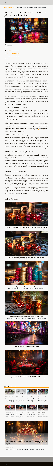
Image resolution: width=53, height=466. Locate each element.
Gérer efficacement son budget (13, 53)
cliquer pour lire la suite (43, 130)
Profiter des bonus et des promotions (14, 56)
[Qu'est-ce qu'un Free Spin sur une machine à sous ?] (26, 362)
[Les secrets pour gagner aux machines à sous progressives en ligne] (26, 433)
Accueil (5, 7)
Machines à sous (11, 7)
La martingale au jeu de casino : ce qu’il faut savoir (26, 287)
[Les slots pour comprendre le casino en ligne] (26, 333)
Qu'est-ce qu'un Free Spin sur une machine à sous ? (26, 376)
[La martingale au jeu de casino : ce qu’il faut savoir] (26, 273)
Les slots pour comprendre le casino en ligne (26, 346)
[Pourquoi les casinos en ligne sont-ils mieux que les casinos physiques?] (26, 214)
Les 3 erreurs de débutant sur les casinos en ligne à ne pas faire (26, 257)
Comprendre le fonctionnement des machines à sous (18, 48)
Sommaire (9, 45)
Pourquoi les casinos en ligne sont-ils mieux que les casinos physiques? (26, 227)
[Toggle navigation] (5, 2)
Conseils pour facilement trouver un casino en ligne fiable (26, 316)
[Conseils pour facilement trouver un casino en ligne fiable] (26, 303)
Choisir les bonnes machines (13, 51)
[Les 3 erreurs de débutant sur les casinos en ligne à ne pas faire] (26, 243)
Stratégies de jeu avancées (12, 59)
